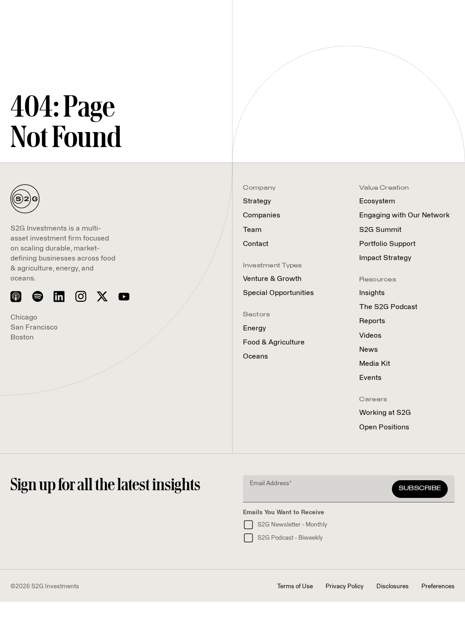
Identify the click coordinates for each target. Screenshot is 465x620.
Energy (254, 328)
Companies (261, 215)
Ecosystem (377, 201)
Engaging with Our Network (404, 215)
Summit (380, 229)
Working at (385, 412)
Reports (372, 321)
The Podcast (388, 307)
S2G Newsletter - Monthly (292, 525)
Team (252, 229)
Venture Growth (272, 279)
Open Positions (384, 427)
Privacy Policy (345, 587)
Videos (370, 335)
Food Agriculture (274, 342)
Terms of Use (295, 587)
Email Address (271, 484)
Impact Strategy (385, 258)
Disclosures (392, 587)
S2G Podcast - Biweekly (290, 538)
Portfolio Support (387, 244)
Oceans (255, 356)
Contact (255, 244)
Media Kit (374, 363)
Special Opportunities (278, 293)
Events (370, 377)
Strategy (257, 201)
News (368, 349)
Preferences (438, 587)
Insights (372, 293)
